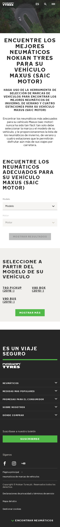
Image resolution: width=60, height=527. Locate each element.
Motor (6, 215)
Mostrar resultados (30, 236)
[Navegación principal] (53, 4)
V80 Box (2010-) (39, 289)
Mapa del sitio (10, 501)
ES (37, 4)
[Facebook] (4, 463)
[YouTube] (23, 463)
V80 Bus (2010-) (9, 300)
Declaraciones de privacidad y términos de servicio (28, 493)
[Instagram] (14, 463)
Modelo (6, 199)
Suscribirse (30, 438)
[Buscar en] (45, 4)
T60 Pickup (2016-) (12, 289)
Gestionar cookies (12, 509)
